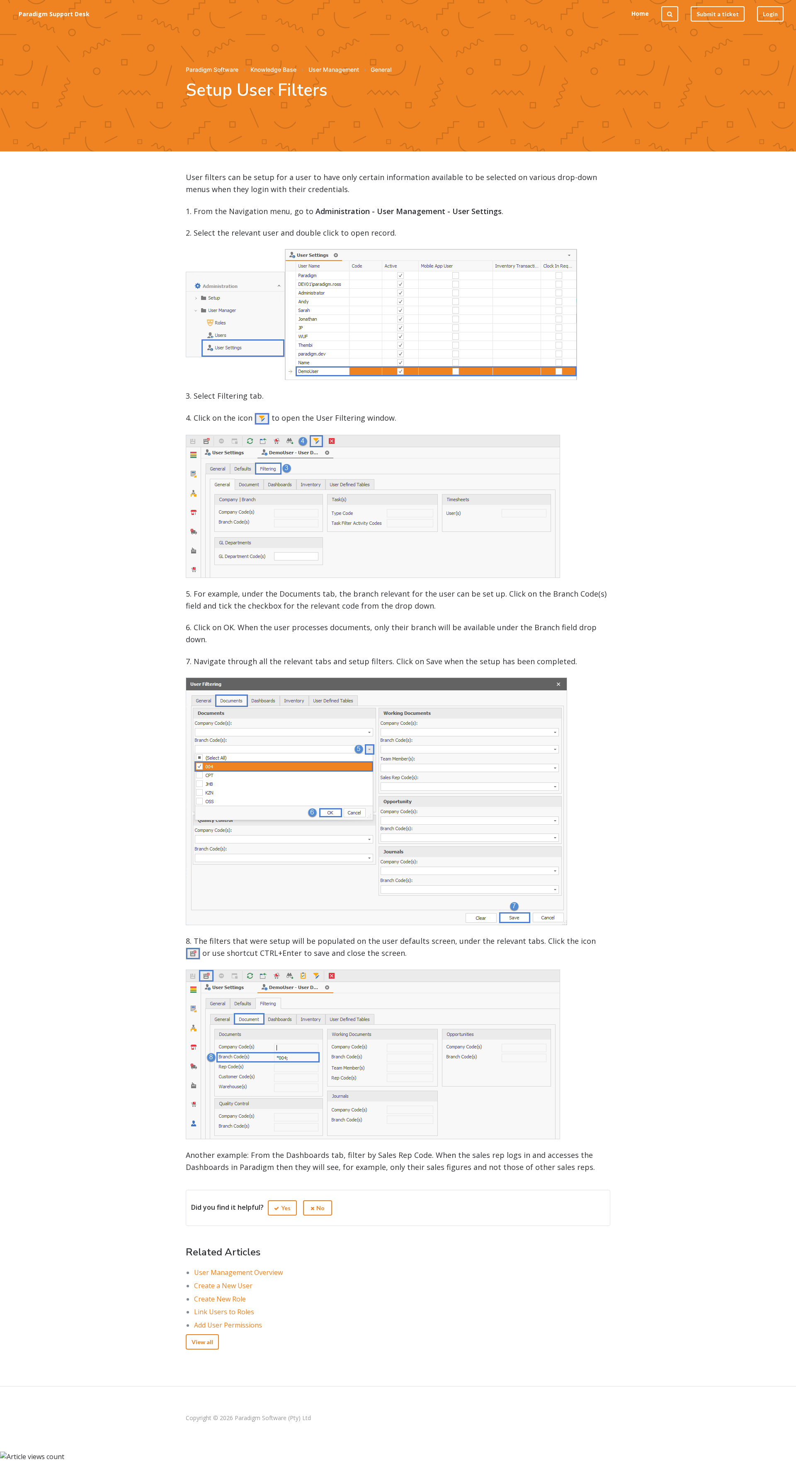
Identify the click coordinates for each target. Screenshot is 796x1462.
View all (202, 1341)
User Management (333, 69)
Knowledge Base (273, 69)
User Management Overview (238, 1272)
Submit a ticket (717, 13)
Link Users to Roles (224, 1311)
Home (640, 13)
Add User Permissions (228, 1325)
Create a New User (223, 1285)
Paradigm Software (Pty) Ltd (273, 1418)
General (381, 69)
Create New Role (220, 1299)
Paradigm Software (212, 69)
